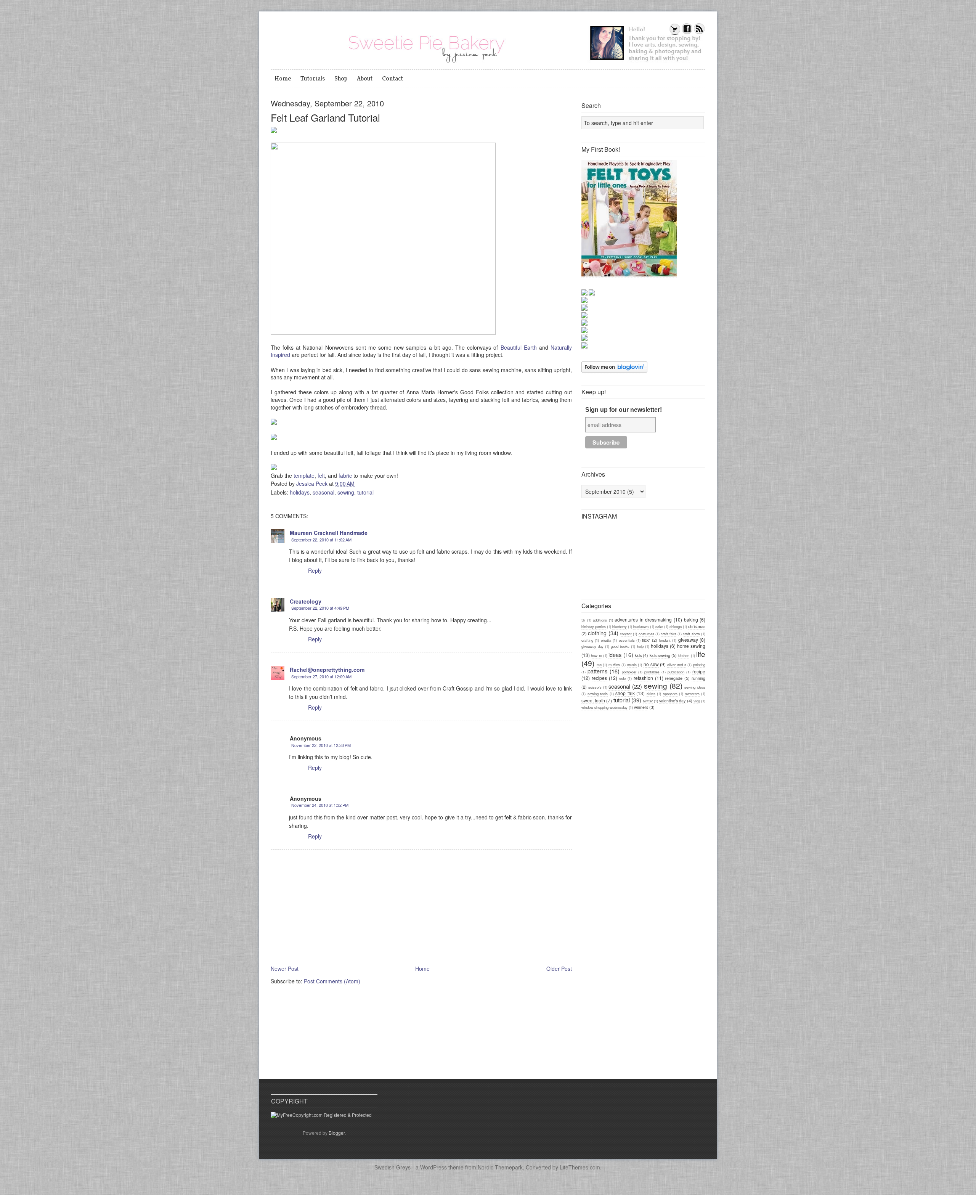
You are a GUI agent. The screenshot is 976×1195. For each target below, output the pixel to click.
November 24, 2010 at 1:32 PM (319, 805)
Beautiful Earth (519, 347)
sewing (345, 492)
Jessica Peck (312, 483)
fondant (665, 640)
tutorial (365, 492)
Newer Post (285, 968)
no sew (651, 664)
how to (596, 655)
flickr (646, 640)
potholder (629, 672)
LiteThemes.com (580, 1167)
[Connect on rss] (699, 33)
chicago (675, 626)
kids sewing (660, 655)
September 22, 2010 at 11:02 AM (321, 539)
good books (620, 646)
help (640, 646)
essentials (627, 640)
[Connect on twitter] (675, 33)
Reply (315, 570)
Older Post (559, 968)
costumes (646, 633)
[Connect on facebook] (687, 33)
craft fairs (668, 633)
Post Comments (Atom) (332, 981)
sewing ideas (694, 687)
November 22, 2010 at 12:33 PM (321, 745)
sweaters (692, 693)
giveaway (688, 639)
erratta (606, 640)
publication (676, 672)
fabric (345, 475)
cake (659, 626)
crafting (587, 640)
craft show (691, 633)
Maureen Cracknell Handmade (329, 532)
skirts (651, 693)
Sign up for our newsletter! (623, 409)
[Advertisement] (638, 769)
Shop (340, 78)
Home (282, 78)
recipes (599, 678)
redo (622, 678)
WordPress (433, 1167)
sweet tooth (593, 700)
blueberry (619, 626)
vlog (696, 701)
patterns (597, 671)
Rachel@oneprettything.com (327, 669)
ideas (614, 655)
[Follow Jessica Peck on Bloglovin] (614, 370)
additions (600, 620)
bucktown (641, 626)
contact (626, 633)
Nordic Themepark (500, 1167)
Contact (392, 78)
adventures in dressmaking (643, 619)
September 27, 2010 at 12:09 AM (321, 676)
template (304, 475)
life (700, 654)
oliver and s (676, 664)
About (364, 78)
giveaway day (592, 646)
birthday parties (593, 626)
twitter (648, 701)
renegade (673, 678)
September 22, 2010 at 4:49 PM (320, 608)
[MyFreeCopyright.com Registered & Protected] (321, 1114)
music (632, 664)
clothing (597, 633)
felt (321, 475)
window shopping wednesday (604, 707)
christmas (696, 626)
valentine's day (672, 701)
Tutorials (312, 78)
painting (699, 664)
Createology (305, 601)
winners (641, 707)
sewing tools (598, 693)
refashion (643, 678)
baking (691, 619)
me (599, 664)
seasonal (323, 492)
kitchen (683, 655)
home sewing (691, 645)
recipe (698, 671)
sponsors (670, 693)
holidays (300, 492)
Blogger (337, 1132)
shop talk (625, 693)
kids (638, 655)
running (698, 678)
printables (652, 672)
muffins (614, 664)
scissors (595, 687)
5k (583, 620)
